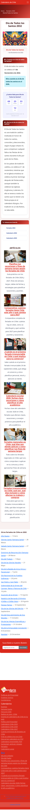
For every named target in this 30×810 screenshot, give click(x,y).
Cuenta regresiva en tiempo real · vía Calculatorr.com (15, 114)
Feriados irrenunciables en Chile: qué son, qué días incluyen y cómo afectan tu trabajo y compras (15, 493)
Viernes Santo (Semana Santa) (12, 539)
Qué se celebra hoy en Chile (11, 736)
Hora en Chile (6, 712)
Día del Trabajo (6, 559)
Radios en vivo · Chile (9, 714)
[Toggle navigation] (27, 2)
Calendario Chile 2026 (9, 727)
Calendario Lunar (7, 749)
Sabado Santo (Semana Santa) (12, 546)
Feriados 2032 (10, 228)
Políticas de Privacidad (9, 695)
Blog (3, 752)
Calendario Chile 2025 (9, 724)
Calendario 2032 (11, 233)
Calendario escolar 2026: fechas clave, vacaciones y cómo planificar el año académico (15, 400)
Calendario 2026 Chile (15, 804)
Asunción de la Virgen (9, 595)
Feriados (4, 746)
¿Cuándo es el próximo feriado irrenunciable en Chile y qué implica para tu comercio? (15, 355)
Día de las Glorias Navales (11, 562)
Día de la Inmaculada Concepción (14, 628)
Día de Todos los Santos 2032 (15, 24)
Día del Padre (6, 758)
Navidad (4, 634)
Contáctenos (6, 700)
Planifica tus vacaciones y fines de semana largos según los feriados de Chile (15, 267)
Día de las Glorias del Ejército (12, 608)
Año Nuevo (5, 536)
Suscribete (23, 647)
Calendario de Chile (8, 2)
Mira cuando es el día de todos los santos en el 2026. (15, 81)
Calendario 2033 (11, 238)
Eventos (4, 707)
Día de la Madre (7, 756)
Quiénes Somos (7, 697)
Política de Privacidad (9, 722)
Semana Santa (6, 709)
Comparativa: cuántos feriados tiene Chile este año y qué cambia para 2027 (15, 311)
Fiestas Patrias (6, 605)
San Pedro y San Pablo (9, 582)
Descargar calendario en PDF (12, 739)
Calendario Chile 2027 (9, 729)
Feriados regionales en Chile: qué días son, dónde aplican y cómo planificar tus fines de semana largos (15, 446)
